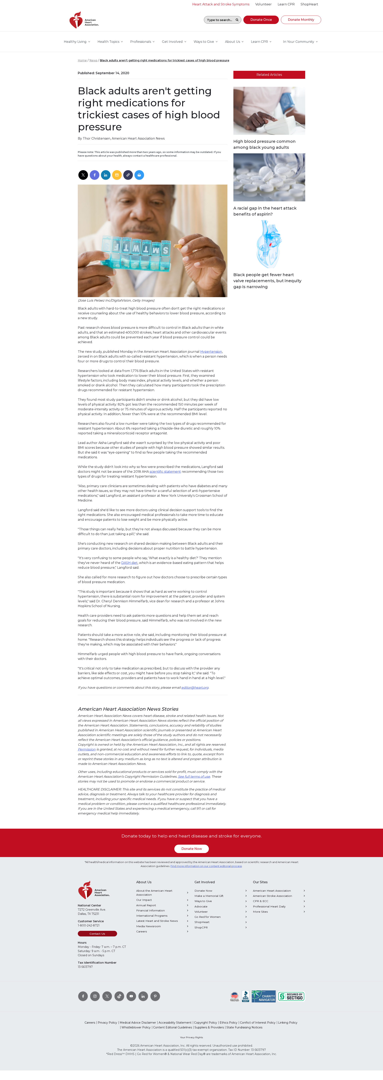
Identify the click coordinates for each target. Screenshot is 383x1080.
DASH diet (129, 563)
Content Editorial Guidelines (172, 1027)
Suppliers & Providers (209, 1027)
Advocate (200, 906)
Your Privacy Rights (191, 1037)
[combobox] (218, 19)
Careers (141, 931)
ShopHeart (201, 922)
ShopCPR (201, 927)
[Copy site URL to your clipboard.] (128, 175)
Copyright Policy (205, 1022)
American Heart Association (272, 890)
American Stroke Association (272, 895)
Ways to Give (203, 901)
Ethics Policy (228, 1022)
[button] (261, 20)
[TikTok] (119, 996)
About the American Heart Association (154, 892)
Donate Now (191, 849)
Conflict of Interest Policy (257, 1022)
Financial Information (150, 910)
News (93, 60)
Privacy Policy (107, 1022)
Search (237, 19)
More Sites (260, 911)
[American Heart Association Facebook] (83, 996)
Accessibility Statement (175, 1022)
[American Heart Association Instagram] (95, 996)
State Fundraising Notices (244, 1027)
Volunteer (201, 911)
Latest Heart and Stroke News (157, 920)
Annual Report (146, 905)
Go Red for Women (207, 916)
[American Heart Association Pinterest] (155, 996)
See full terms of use (194, 776)
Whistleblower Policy (136, 1027)
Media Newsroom (148, 926)
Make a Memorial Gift (208, 895)
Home (82, 60)
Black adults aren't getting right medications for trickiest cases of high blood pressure (164, 60)
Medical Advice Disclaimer (138, 1022)
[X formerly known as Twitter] (107, 996)
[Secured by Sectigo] (291, 996)
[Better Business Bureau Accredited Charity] (245, 996)
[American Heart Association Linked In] (143, 996)
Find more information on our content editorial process (206, 866)
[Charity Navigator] (264, 996)
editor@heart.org (194, 687)
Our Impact (144, 899)
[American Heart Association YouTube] (131, 996)
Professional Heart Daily (269, 906)
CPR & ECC (260, 901)
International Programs (151, 915)
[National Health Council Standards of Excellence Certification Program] (235, 996)
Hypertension (211, 352)
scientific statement (165, 472)
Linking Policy (287, 1022)
